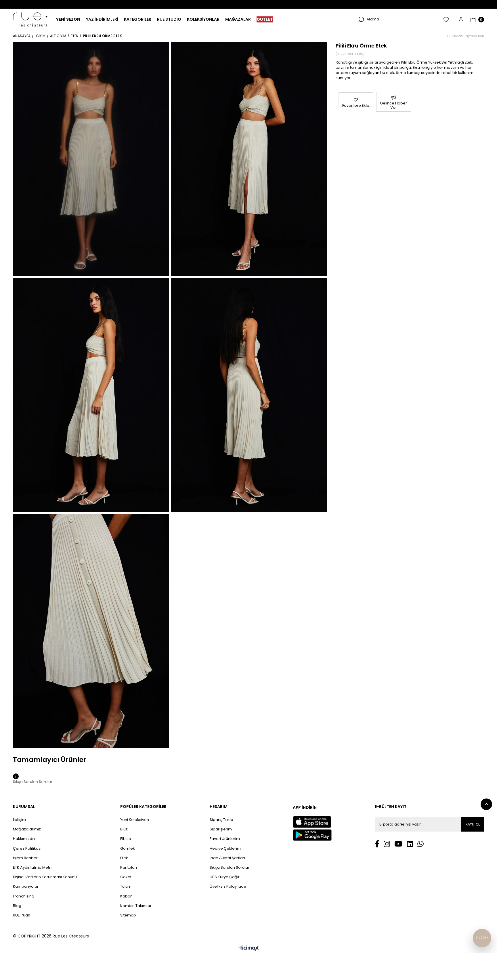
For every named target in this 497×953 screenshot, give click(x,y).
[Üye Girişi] (461, 19)
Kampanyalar (26, 886)
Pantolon (128, 867)
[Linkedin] (410, 843)
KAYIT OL (473, 824)
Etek (124, 858)
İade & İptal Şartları (227, 858)
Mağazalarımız (27, 829)
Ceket (125, 877)
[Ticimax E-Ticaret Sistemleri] (248, 949)
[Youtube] (398, 843)
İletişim (19, 819)
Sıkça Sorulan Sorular (229, 867)
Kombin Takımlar (136, 905)
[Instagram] (387, 843)
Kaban (126, 896)
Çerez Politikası (27, 848)
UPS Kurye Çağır (225, 877)
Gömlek (127, 848)
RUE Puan (21, 915)
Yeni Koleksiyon (134, 819)
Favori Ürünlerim (225, 838)
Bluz (124, 829)
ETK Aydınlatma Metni (32, 867)
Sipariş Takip (221, 819)
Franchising (23, 896)
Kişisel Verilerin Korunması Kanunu (45, 877)
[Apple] (312, 822)
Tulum (125, 886)
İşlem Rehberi (26, 858)
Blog (17, 905)
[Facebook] (377, 843)
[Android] (312, 835)
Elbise (125, 838)
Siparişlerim (221, 829)
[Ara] (361, 19)
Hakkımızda (24, 838)
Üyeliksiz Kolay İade (228, 886)
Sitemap (128, 915)
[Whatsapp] (420, 843)
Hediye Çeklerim (225, 848)
